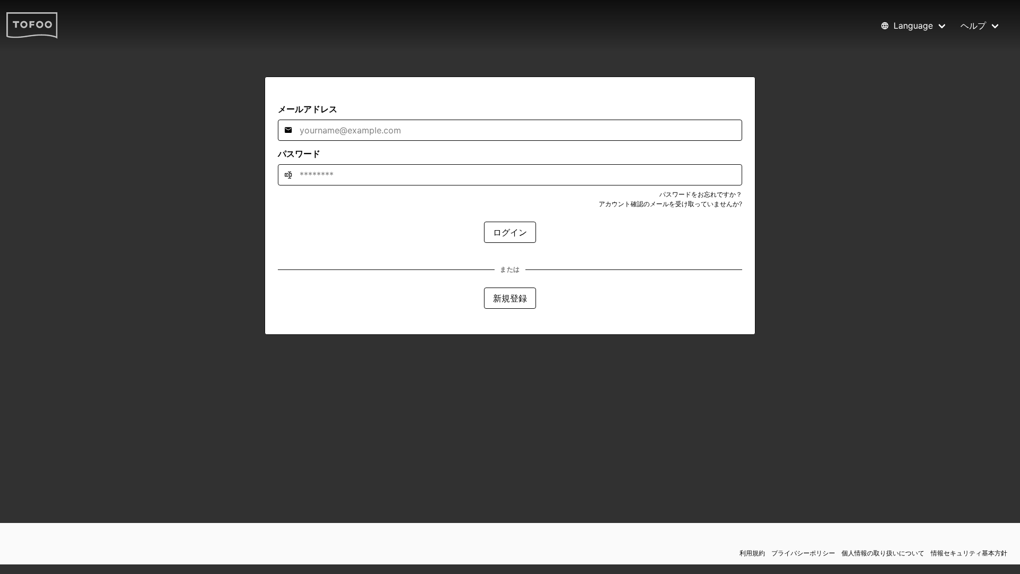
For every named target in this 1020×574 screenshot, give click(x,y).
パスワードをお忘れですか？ (700, 194)
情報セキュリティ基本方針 (969, 553)
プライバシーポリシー (803, 553)
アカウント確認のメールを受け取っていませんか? (670, 204)
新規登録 (510, 298)
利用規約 (752, 553)
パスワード (299, 153)
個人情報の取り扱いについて (883, 553)
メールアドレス (307, 109)
